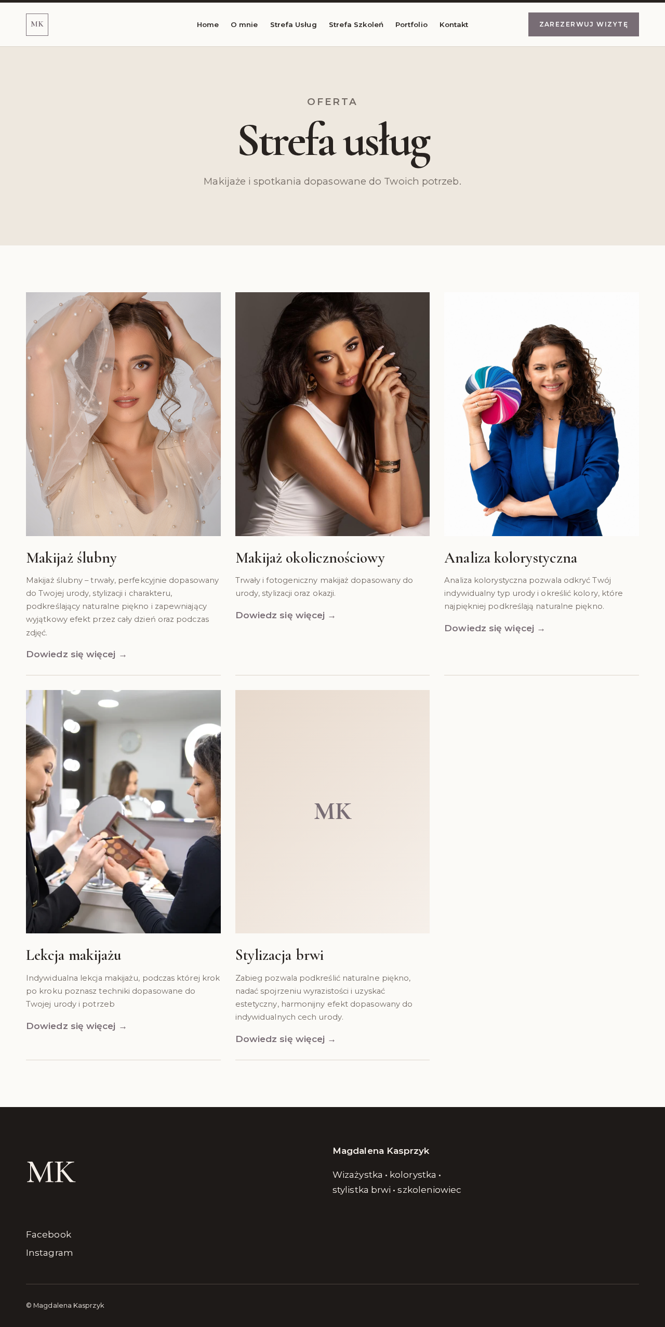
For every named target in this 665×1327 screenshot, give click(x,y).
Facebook (48, 1234)
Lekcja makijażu (73, 955)
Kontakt (454, 24)
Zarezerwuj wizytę (583, 24)
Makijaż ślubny (71, 558)
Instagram (49, 1252)
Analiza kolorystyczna (510, 558)
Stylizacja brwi (279, 955)
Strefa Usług (293, 24)
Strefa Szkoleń (356, 24)
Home (208, 24)
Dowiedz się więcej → (76, 654)
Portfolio (411, 24)
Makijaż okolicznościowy (310, 558)
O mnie (244, 24)
